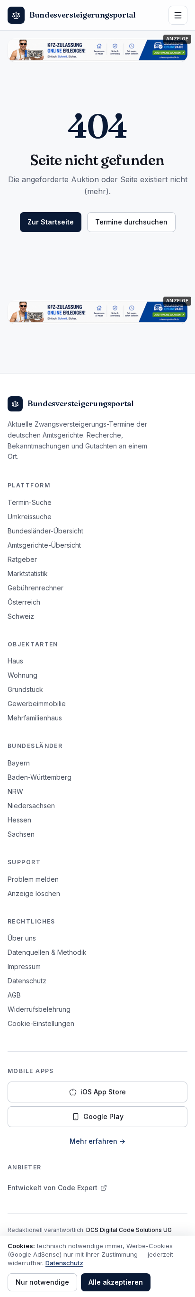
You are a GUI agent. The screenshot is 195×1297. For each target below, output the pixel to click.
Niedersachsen (31, 806)
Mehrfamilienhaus (35, 718)
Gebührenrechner (35, 588)
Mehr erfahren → (97, 1141)
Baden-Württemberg (39, 777)
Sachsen (21, 834)
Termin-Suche (30, 502)
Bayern (19, 763)
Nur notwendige (42, 1282)
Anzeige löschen (34, 893)
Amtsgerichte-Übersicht (44, 545)
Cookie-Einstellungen (41, 1023)
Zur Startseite (50, 222)
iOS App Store (103, 1092)
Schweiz (21, 616)
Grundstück (25, 689)
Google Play (103, 1116)
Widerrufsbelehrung (39, 1009)
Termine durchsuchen (131, 222)
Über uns (22, 938)
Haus (15, 661)
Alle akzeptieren (116, 1282)
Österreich (24, 602)
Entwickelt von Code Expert (53, 1188)
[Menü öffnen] (177, 15)
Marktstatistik (28, 573)
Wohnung (22, 675)
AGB (14, 995)
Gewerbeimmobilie (37, 704)
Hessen (19, 820)
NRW (15, 791)
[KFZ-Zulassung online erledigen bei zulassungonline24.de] (97, 50)
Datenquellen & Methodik (47, 952)
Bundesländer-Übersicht (45, 531)
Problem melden (33, 879)
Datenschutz (27, 981)
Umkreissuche (30, 517)
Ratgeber (22, 559)
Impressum (24, 966)
